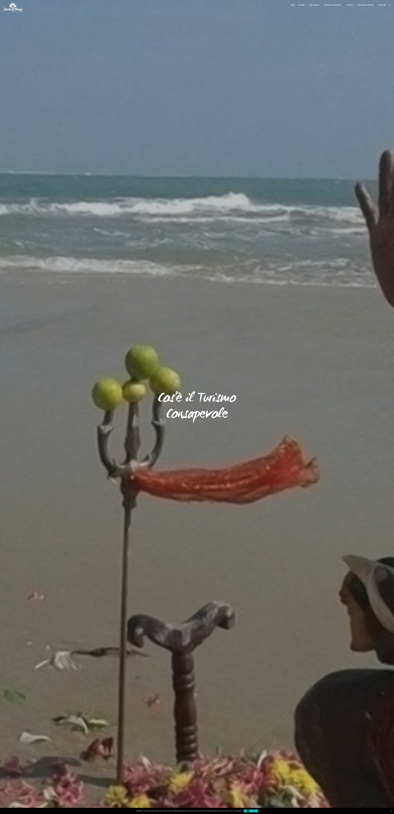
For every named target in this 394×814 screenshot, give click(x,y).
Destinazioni (314, 5)
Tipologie (349, 5)
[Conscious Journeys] (13, 7)
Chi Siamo (301, 5)
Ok (245, 811)
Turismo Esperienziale (332, 5)
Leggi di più (253, 811)
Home (292, 5)
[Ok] (391, 811)
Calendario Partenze (366, 5)
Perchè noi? (381, 5)
